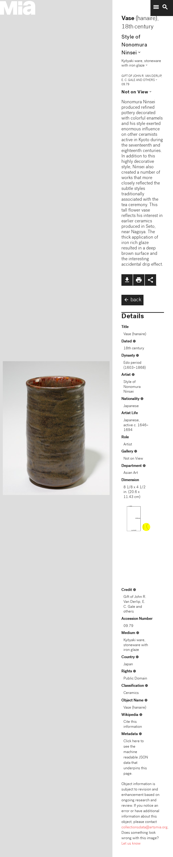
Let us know (131, 844)
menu (156, 7)
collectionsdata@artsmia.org (144, 827)
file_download (127, 279)
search (165, 7)
